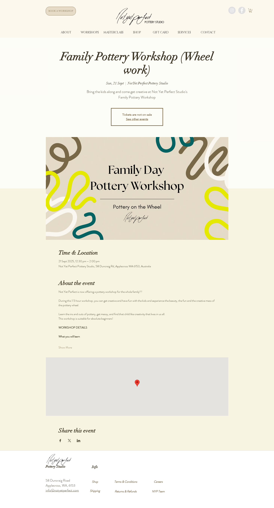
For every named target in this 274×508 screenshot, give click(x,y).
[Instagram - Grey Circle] (232, 10)
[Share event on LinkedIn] (78, 440)
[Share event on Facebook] (60, 440)
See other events (137, 119)
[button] (250, 10)
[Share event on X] (69, 440)
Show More (65, 347)
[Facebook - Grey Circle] (241, 10)
